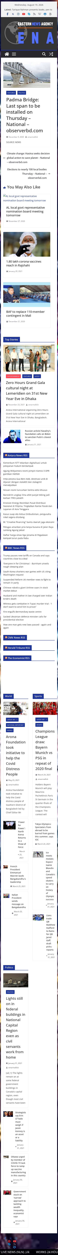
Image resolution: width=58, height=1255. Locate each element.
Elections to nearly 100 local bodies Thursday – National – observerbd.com (27, 174)
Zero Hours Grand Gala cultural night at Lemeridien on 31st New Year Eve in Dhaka (26, 390)
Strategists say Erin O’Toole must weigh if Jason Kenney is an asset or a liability (20, 1126)
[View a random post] (51, 54)
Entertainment (13, 376)
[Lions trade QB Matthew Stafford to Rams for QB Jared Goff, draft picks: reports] (38, 936)
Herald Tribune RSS (19, 647)
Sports (39, 725)
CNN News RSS (16, 637)
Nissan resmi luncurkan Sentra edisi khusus (25, 490)
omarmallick (33, 137)
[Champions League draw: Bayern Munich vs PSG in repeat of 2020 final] (45, 708)
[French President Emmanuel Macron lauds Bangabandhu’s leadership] (5, 876)
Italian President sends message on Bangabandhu (19, 901)
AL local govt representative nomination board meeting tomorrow (25, 211)
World (9, 730)
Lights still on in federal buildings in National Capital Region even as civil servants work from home (15, 1028)
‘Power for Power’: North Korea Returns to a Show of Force (22, 834)
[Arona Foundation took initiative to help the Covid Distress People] (15, 708)
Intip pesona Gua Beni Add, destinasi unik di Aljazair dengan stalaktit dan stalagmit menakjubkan (25, 481)
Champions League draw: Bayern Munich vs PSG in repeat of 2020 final (45, 750)
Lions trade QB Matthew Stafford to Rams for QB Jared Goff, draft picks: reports (50, 932)
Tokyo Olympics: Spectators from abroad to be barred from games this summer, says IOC (44, 832)
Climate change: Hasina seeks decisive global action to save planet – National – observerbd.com (28, 158)
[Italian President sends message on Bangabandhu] (6, 904)
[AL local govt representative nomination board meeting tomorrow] (26, 196)
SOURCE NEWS (13, 142)
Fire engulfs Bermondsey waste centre (22, 611)
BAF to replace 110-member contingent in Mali (25, 314)
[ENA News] (6, 54)
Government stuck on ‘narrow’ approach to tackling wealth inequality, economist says (20, 1204)
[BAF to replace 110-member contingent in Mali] (26, 284)
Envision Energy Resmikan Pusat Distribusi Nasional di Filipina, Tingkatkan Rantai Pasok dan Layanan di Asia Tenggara (27, 506)
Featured (11, 93)
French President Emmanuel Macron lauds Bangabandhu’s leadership (18, 874)
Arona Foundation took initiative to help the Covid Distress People (16, 755)
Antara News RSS (18, 455)
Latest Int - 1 (12, 720)
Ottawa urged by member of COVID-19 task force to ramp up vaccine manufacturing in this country (18, 1166)
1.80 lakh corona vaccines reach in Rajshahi (23, 263)
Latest (37, 376)
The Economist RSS (19, 658)
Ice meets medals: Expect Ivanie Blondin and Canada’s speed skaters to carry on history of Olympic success (50, 876)
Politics (22, 93)
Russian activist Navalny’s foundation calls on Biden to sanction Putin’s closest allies (38, 435)
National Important (15, 725)
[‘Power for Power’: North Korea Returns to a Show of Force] (9, 840)
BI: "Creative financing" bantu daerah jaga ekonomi (28, 522)
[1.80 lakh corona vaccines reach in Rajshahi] (26, 234)
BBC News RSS (16, 548)
